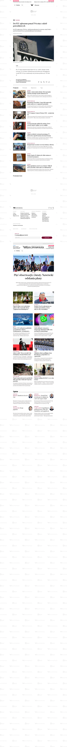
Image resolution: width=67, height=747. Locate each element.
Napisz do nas (16, 215)
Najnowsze (33, 87)
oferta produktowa (33, 228)
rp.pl (17, 65)
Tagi (41, 87)
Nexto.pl (44, 215)
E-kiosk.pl (44, 213)
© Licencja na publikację (21, 79)
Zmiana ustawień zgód (25, 214)
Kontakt (14, 214)
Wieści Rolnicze (45, 219)
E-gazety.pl (44, 214)
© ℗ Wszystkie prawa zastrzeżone (23, 80)
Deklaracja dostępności (25, 218)
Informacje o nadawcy (25, 217)
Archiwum (34, 217)
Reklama (33, 213)
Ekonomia (37, 5)
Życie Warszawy (45, 221)
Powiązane (15, 87)
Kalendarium (23, 228)
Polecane (24, 87)
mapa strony (15, 228)
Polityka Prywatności (24, 213)
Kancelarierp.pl (45, 218)
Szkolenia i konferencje (18, 225)
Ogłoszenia (34, 214)
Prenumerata (34, 215)
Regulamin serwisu (24, 215)
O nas (14, 213)
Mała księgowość (45, 217)
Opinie (15, 392)
